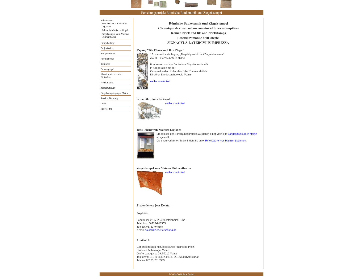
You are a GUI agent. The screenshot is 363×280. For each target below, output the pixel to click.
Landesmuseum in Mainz (242, 133)
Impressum (106, 108)
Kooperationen (108, 53)
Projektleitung (107, 42)
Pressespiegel (107, 69)
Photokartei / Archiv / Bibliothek (111, 76)
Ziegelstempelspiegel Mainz (114, 93)
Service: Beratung (109, 98)
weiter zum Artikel (160, 81)
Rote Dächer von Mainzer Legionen (114, 25)
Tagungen (105, 63)
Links (103, 103)
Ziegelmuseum (108, 87)
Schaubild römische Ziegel (115, 30)
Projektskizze (107, 48)
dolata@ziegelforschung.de (160, 230)
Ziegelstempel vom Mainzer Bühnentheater (115, 35)
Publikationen (107, 58)
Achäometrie (107, 82)
